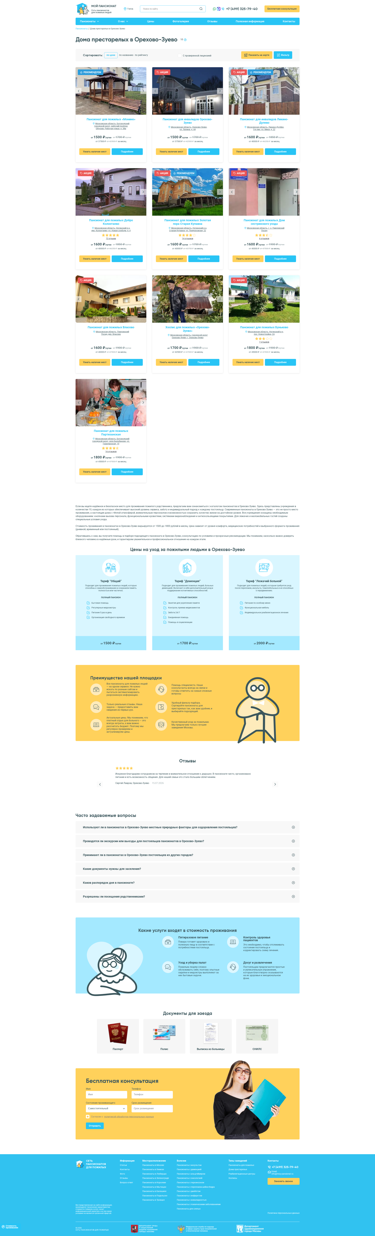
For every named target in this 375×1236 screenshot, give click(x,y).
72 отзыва (111, 238)
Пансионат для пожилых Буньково (264, 327)
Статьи (123, 1165)
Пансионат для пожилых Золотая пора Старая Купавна (187, 222)
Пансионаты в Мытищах (154, 1187)
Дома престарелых (238, 1169)
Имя (88, 1088)
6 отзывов (264, 238)
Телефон (136, 1088)
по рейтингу (141, 55)
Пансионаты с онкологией (189, 1178)
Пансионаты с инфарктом (189, 1195)
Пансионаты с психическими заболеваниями (199, 1204)
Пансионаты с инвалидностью (191, 1200)
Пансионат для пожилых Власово (111, 327)
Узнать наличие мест (95, 151)
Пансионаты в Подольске (154, 1195)
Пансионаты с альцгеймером (191, 1174)
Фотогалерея (181, 21)
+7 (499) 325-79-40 (242, 9)
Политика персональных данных (284, 1213)
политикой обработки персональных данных (129, 1116)
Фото (122, 1174)
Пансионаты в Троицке (153, 1200)
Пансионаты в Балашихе (154, 1191)
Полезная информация (250, 21)
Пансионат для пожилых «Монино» (111, 119)
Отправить (95, 1125)
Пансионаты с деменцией (189, 1169)
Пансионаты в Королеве (154, 1182)
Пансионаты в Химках (153, 1169)
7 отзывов (264, 342)
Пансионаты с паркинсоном (190, 1182)
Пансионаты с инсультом (189, 1165)
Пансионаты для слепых (189, 1209)
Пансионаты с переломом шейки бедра (196, 1187)
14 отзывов (187, 238)
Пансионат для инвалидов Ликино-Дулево (264, 121)
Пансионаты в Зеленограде (155, 1178)
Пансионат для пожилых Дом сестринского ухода (264, 222)
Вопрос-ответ (126, 1182)
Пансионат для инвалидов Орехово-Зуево (187, 121)
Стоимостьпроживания (12, 1227)
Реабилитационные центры (242, 1174)
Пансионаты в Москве (153, 1165)
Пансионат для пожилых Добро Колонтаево (111, 222)
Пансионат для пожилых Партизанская (111, 432)
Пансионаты (87, 21)
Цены (150, 21)
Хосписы (233, 1178)
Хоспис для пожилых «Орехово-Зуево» (187, 329)
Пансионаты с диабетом (188, 1191)
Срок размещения (141, 1102)
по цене (111, 55)
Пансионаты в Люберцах (154, 1174)
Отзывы (212, 21)
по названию (126, 55)
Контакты (289, 21)
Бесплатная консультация (282, 8)
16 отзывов (111, 451)
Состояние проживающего (100, 1102)
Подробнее (127, 151)
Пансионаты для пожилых (241, 1165)
